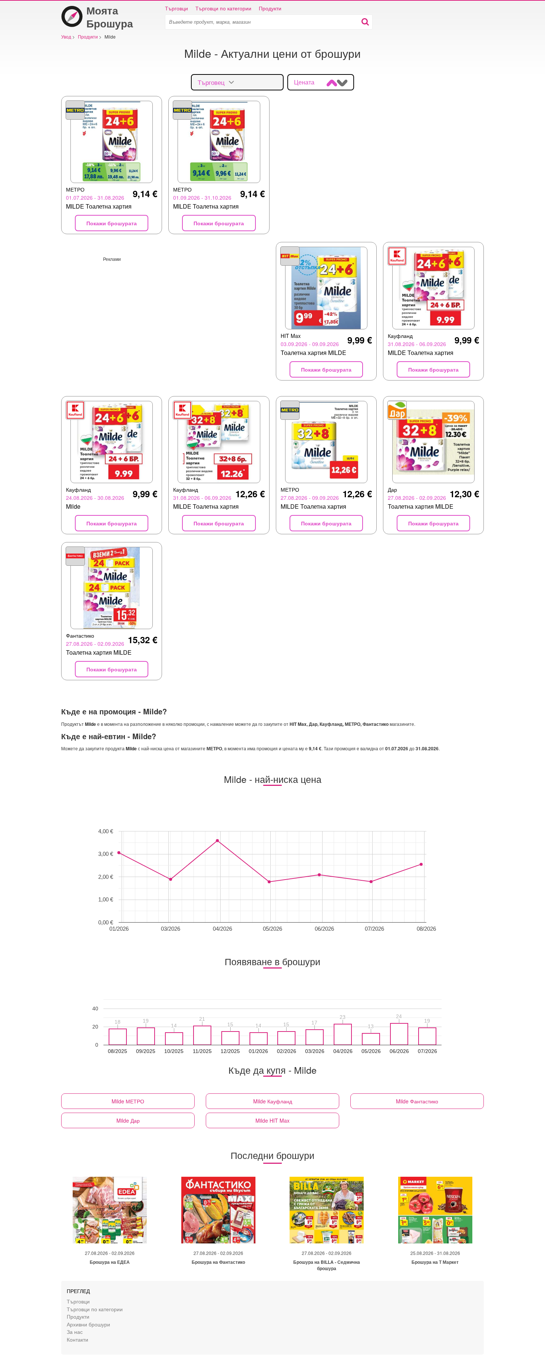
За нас (75, 1331)
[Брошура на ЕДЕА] (110, 1210)
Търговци (176, 8)
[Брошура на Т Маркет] (435, 1210)
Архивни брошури (88, 1324)
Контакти (77, 1339)
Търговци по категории (223, 8)
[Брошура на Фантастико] (218, 1210)
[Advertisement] (165, 314)
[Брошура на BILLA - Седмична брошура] (327, 1210)
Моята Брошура (109, 17)
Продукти (270, 8)
